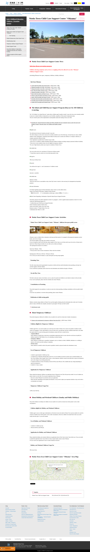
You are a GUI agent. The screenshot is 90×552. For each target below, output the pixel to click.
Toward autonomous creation (74, 517)
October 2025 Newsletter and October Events (40, 102)
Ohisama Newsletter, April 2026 (38, 92)
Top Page (6, 13)
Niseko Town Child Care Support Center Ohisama (14, 14)
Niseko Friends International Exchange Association (60, 512)
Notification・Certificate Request (10, 511)
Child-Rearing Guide (35, 307)
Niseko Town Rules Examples (74, 533)
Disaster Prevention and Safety (10, 509)
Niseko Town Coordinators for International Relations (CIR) (60, 510)
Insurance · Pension (8, 519)
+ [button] (31, 461)
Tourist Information (24, 509)
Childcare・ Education (17, 13)
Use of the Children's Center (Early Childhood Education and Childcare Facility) (14, 50)
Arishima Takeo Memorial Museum (27, 517)
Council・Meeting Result (74, 525)
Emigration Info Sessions (41, 519)
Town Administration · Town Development (76, 8)
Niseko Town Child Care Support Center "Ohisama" (15, 32)
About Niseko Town (40, 509)
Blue (83, 3)
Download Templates (8, 527)
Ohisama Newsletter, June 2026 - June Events (40, 88)
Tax (6, 512)
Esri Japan (82, 479)
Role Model (39, 512)
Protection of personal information (30, 539)
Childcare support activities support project (14, 55)
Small (52, 3)
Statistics (71, 530)
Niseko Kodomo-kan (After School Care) (15, 38)
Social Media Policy (18, 539)
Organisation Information (73, 514)
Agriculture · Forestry (73, 522)
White (72, 3)
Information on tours (73, 532)
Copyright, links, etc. (42, 539)
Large (61, 3)
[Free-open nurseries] (34, 230)
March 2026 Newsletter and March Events (40, 93)
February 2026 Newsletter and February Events (41, 95)
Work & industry (8, 517)
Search (81, 14)
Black (75, 3)
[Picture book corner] (54, 230)
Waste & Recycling (8, 514)
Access (60, 539)
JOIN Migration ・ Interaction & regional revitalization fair (44, 517)
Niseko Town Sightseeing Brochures (27, 514)
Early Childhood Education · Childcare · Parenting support (31, 13)
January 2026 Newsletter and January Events (40, 97)
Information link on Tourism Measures (27, 516)
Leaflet (76, 479)
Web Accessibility (8, 539)
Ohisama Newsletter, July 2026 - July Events (40, 87)
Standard (56, 3)
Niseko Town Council (73, 511)
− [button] (31, 463)
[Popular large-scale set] (44, 230)
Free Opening (12, 35)
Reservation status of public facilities (11, 525)
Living (13, 8)
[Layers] (82, 462)
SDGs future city (72, 519)
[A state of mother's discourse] (74, 230)
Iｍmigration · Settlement (45, 8)
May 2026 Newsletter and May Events (39, 90)
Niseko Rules (23, 511)
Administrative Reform (73, 527)
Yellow (79, 3)
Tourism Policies (24, 512)
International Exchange (61, 8)
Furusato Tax (72, 524)
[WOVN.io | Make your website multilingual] (12, 548)
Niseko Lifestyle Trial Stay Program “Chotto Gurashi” (44, 515)
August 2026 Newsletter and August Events (40, 85)
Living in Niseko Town (41, 511)
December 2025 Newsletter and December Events (41, 98)
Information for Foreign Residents (10, 524)
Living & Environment (9, 516)
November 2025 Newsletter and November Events (41, 100)
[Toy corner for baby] (64, 230)
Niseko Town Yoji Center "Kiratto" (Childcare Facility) (14, 28)
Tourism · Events (29, 8)
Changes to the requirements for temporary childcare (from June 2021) (45, 320)
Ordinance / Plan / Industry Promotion (76, 516)
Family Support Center (11, 46)
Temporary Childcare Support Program (15, 43)
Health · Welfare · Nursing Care (10, 522)
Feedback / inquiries (52, 539)
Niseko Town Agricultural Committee (75, 512)
